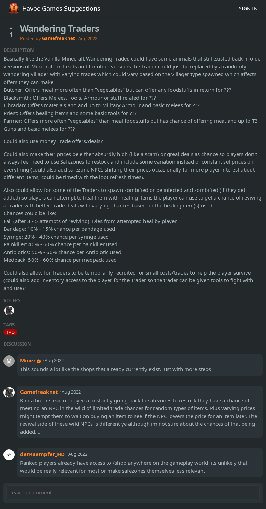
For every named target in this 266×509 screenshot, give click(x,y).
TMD (10, 332)
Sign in (248, 8)
